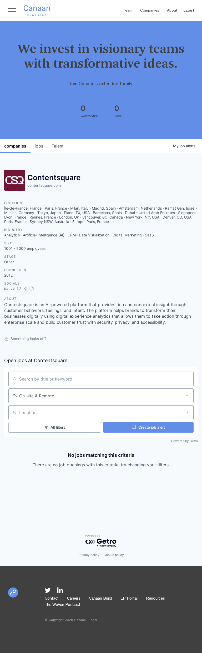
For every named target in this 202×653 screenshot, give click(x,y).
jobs (39, 146)
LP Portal (129, 599)
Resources (155, 599)
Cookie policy (114, 555)
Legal (93, 620)
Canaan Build (100, 599)
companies (15, 146)
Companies (149, 11)
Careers (73, 599)
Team (127, 11)
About (172, 11)
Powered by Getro (184, 441)
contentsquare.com (44, 185)
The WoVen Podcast (62, 605)
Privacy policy (88, 555)
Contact (52, 599)
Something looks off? (29, 338)
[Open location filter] (187, 412)
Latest (189, 11)
